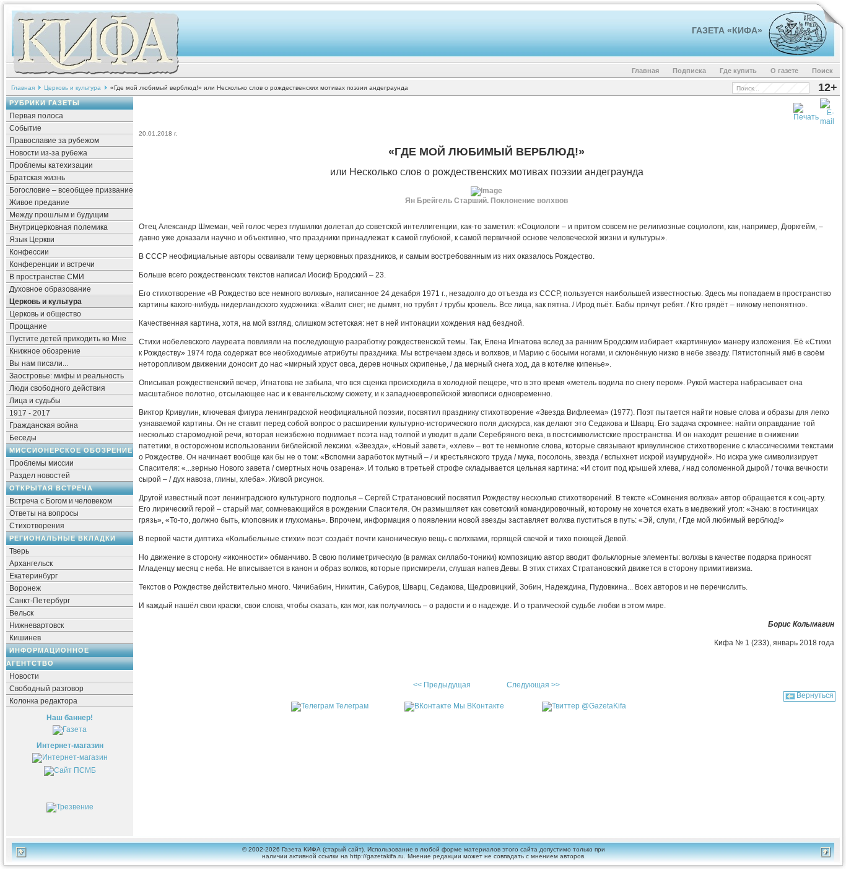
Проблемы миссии (41, 463)
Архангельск (31, 563)
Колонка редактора (43, 701)
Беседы (23, 437)
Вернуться (815, 695)
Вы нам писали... (38, 363)
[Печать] (806, 109)
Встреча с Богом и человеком (60, 501)
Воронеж (25, 588)
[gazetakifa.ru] (95, 75)
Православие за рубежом (54, 140)
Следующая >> (533, 685)
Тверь (19, 551)
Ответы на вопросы (44, 513)
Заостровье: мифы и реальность (66, 376)
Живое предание (39, 202)
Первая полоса (36, 115)
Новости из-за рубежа (48, 153)
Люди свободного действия (57, 388)
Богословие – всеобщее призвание (71, 190)
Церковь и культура (72, 87)
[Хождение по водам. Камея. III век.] (792, 52)
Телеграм (352, 706)
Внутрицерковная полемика (58, 227)
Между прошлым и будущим (58, 215)
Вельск (21, 613)
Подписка (689, 70)
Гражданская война (43, 425)
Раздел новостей (39, 475)
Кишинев (25, 637)
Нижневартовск (36, 625)
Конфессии (29, 252)
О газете (784, 70)
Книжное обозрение (45, 351)
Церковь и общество (45, 314)
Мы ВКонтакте (478, 706)
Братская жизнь (37, 177)
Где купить (738, 70)
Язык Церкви (32, 239)
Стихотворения (36, 525)
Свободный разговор (46, 688)
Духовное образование (50, 289)
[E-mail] (827, 109)
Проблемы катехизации (51, 165)
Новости (24, 676)
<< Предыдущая (442, 685)
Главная (645, 70)
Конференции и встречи (52, 264)
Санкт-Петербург (39, 600)
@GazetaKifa (604, 706)
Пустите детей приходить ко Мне (67, 338)
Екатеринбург (33, 576)
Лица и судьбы (35, 400)
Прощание (28, 326)
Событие (25, 128)
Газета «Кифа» (727, 30)
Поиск (822, 70)
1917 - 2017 (29, 413)
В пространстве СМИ (46, 276)
